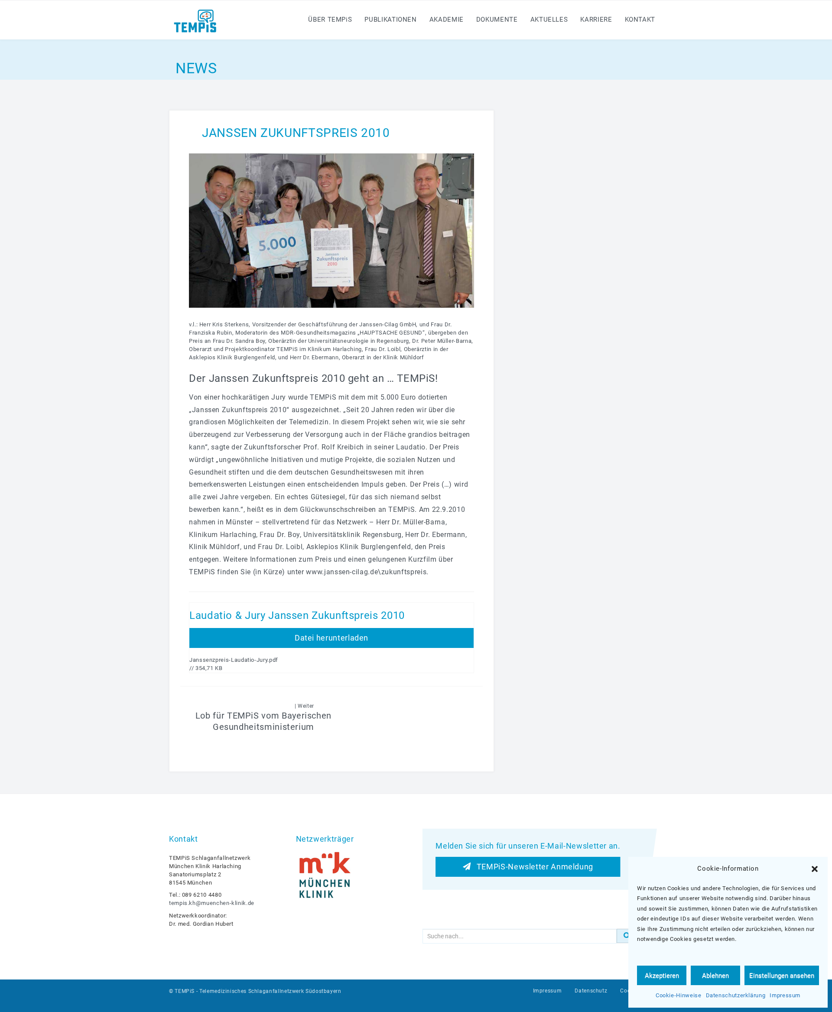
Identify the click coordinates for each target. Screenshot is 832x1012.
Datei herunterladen (331, 637)
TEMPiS (185, 991)
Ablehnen (715, 975)
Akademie (446, 19)
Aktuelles (549, 19)
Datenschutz (591, 991)
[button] (814, 869)
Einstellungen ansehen (781, 975)
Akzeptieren (662, 975)
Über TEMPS (330, 19)
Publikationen (390, 19)
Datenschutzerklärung (736, 995)
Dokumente (497, 19)
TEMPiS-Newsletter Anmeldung (532, 866)
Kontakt (640, 19)
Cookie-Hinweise (679, 995)
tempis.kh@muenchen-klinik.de (211, 903)
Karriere (596, 19)
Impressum (785, 995)
